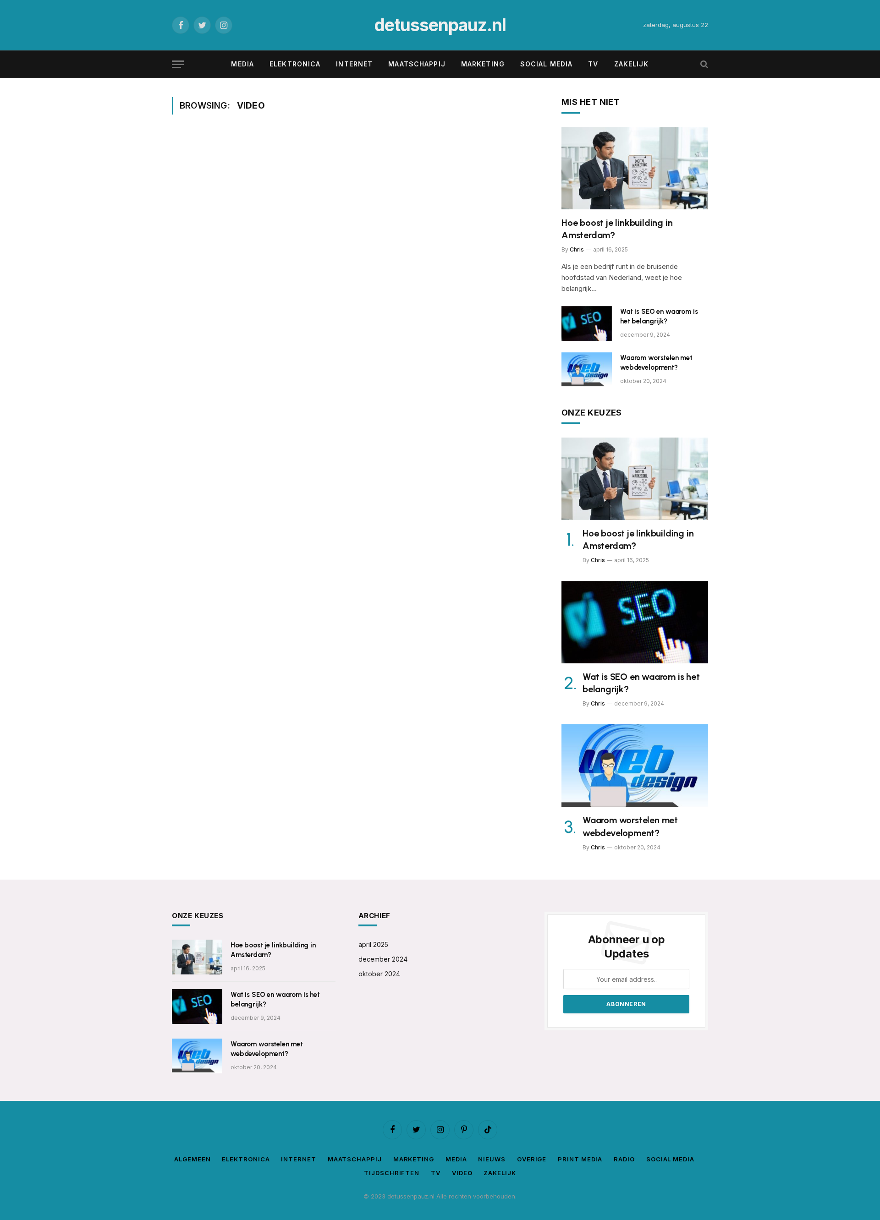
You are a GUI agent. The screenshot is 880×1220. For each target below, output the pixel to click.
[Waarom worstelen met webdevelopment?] (586, 369)
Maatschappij (416, 64)
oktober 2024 (379, 974)
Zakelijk (631, 64)
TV (593, 64)
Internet (354, 64)
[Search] (703, 64)
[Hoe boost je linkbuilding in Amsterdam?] (634, 168)
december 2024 (382, 959)
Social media (546, 64)
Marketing (483, 64)
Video (462, 1172)
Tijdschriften (391, 1172)
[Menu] (178, 64)
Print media (580, 1159)
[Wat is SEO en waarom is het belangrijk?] (586, 323)
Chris (577, 249)
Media (242, 64)
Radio (624, 1159)
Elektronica (295, 64)
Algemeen (192, 1159)
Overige (531, 1159)
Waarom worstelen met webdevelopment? (656, 363)
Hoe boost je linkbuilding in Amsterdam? (616, 229)
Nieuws (491, 1159)
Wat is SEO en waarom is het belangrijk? (659, 316)
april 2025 (373, 944)
